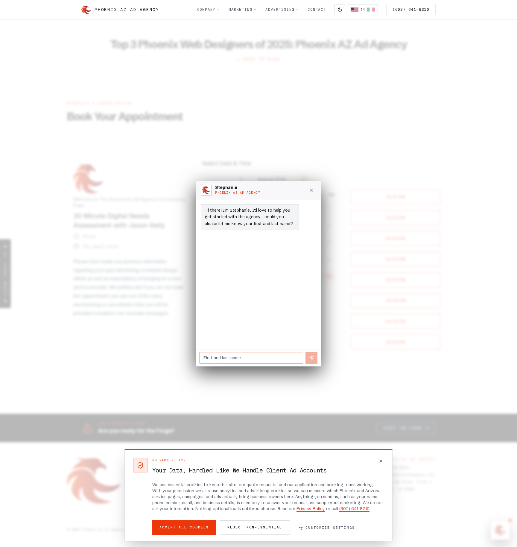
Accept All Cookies (184, 527)
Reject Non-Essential (254, 527)
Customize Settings (330, 527)
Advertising (279, 9)
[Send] (311, 358)
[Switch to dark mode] (339, 9)
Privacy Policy (310, 508)
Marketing (240, 9)
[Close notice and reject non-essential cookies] (380, 461)
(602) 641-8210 (411, 9)
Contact (317, 9)
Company (206, 9)
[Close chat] (311, 190)
